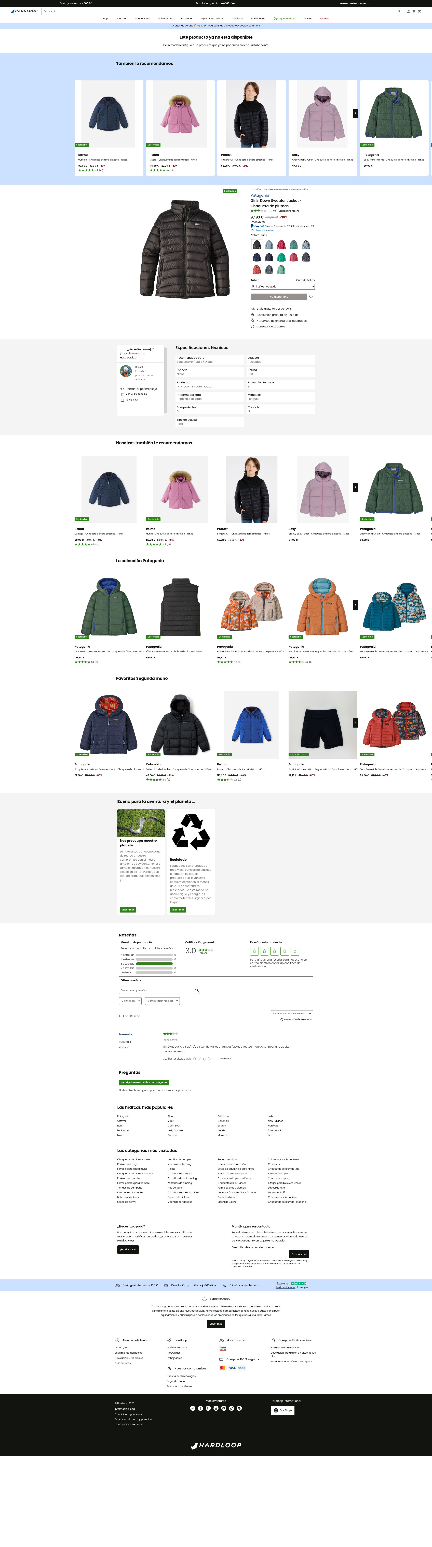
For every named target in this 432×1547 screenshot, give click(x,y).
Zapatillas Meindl (227, 1197)
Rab (119, 1126)
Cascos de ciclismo (179, 1197)
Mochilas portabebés (180, 1202)
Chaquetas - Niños (299, 189)
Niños (258, 189)
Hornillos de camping (180, 1159)
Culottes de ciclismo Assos (283, 1159)
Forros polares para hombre (133, 1183)
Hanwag (273, 1126)
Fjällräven (223, 1116)
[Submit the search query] (399, 12)
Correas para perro (279, 1178)
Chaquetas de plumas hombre (135, 1174)
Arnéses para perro (279, 1174)
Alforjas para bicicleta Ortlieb (284, 1183)
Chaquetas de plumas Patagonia (287, 1202)
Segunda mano (286, 19)
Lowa (120, 1135)
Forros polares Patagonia (232, 1174)
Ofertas (324, 19)
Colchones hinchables (130, 1192)
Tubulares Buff (276, 1192)
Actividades (258, 19)
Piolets (171, 1169)
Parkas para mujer (127, 1164)
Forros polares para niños (232, 1164)
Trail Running (165, 19)
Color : (259, 235)
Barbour (172, 1135)
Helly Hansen (175, 1130)
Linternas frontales (128, 1197)
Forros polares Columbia (232, 1188)
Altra (170, 1116)
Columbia (223, 1121)
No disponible (279, 296)
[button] (184, 250)
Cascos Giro (275, 1164)
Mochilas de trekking (179, 1164)
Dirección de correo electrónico (253, 1247)
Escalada (186, 19)
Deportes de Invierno (212, 19)
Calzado (122, 19)
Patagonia (260, 195)
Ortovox (121, 1121)
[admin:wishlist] (311, 297)
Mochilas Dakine (227, 1202)
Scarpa (222, 1126)
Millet (170, 1121)
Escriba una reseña (289, 211)
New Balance (275, 1121)
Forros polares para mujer (132, 1169)
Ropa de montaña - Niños (276, 189)
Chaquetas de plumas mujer (134, 1159)
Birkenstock (274, 1130)
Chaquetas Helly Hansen (232, 1183)
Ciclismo (238, 19)
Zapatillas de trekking (180, 1174)
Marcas (308, 19)
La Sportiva (123, 1130)
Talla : (255, 280)
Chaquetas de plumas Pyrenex (236, 1178)
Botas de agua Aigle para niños (236, 1169)
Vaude (221, 1130)
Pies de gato (175, 1188)
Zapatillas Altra (276, 1188)
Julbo (271, 1116)
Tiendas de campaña (129, 1188)
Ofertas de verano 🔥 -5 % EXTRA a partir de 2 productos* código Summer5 (216, 26)
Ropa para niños (227, 1159)
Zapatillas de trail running (182, 1178)
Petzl (270, 1135)
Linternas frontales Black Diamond (237, 1192)
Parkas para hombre (129, 1178)
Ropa (106, 19)
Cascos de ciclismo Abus (282, 1197)
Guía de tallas (305, 280)
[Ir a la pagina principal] (253, 189)
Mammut (223, 1135)
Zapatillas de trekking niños (183, 1192)
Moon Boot (174, 1126)
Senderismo (142, 19)
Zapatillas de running (180, 1183)
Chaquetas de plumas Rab (283, 1169)
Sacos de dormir (126, 1202)
